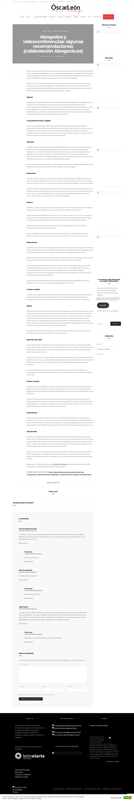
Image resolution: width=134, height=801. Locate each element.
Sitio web (69, 686)
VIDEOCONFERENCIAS (53, 482)
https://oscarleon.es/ (61, 464)
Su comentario (23, 664)
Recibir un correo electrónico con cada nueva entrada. (36, 694)
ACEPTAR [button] (127, 797)
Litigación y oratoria (48, 1)
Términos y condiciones (23, 774)
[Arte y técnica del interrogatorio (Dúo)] (66, 735)
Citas (89, 17)
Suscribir (103, 305)
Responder (23, 543)
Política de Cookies (21, 777)
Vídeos (83, 17)
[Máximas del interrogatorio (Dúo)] (64, 728)
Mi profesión (17, 1)
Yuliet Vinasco (23, 607)
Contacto (97, 17)
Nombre (21, 686)
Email (44, 686)
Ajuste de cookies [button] (116, 797)
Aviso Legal (19, 772)
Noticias (52, 17)
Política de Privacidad (22, 770)
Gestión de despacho (31, 1)
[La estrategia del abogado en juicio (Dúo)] (66, 725)
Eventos (68, 17)
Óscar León (53, 491)
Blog (28, 17)
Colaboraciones (40, 17)
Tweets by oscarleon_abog (99, 725)
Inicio (22, 17)
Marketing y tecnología (66, 1)
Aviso (44, 31)
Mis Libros (108, 17)
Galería (60, 17)
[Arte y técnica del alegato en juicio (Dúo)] (66, 732)
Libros (76, 17)
